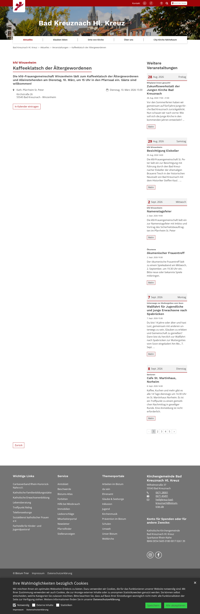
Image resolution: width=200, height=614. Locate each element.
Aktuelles (44, 47)
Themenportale (113, 476)
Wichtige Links (23, 476)
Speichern (153, 605)
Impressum (18, 609)
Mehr (151, 126)
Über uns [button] (128, 39)
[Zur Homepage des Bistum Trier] (179, 3)
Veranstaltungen (60, 47)
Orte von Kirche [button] (96, 39)
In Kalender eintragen (27, 106)
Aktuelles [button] (28, 39)
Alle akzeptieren (175, 605)
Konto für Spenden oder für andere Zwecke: (166, 520)
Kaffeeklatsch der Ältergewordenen (89, 47)
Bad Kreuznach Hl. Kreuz (25, 47)
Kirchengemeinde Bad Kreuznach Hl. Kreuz (164, 478)
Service (63, 476)
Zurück (18, 445)
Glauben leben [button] (60, 39)
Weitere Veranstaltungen (162, 65)
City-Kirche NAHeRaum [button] (165, 39)
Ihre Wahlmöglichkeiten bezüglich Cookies (50, 583)
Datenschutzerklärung (106, 599)
